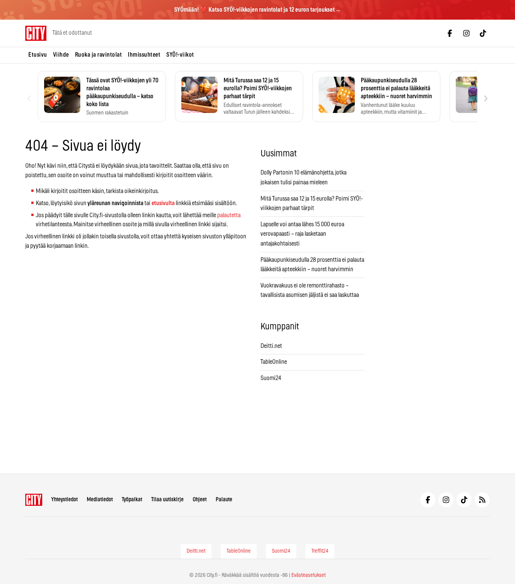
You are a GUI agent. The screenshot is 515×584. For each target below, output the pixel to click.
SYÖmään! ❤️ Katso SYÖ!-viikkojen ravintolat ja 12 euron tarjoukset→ (257, 10)
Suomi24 (271, 378)
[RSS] (482, 499)
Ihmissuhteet (144, 55)
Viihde (61, 55)
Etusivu (37, 55)
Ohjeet (200, 499)
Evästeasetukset (308, 575)
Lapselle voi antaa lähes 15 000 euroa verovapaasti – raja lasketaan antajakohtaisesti (302, 234)
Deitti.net (271, 346)
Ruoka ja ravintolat (98, 55)
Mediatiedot (100, 499)
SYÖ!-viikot (180, 55)
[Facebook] (450, 33)
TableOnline (274, 362)
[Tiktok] (483, 33)
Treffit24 (319, 551)
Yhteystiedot (64, 499)
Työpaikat (132, 499)
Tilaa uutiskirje (167, 499)
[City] (33, 500)
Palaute (224, 499)
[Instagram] (466, 33)
